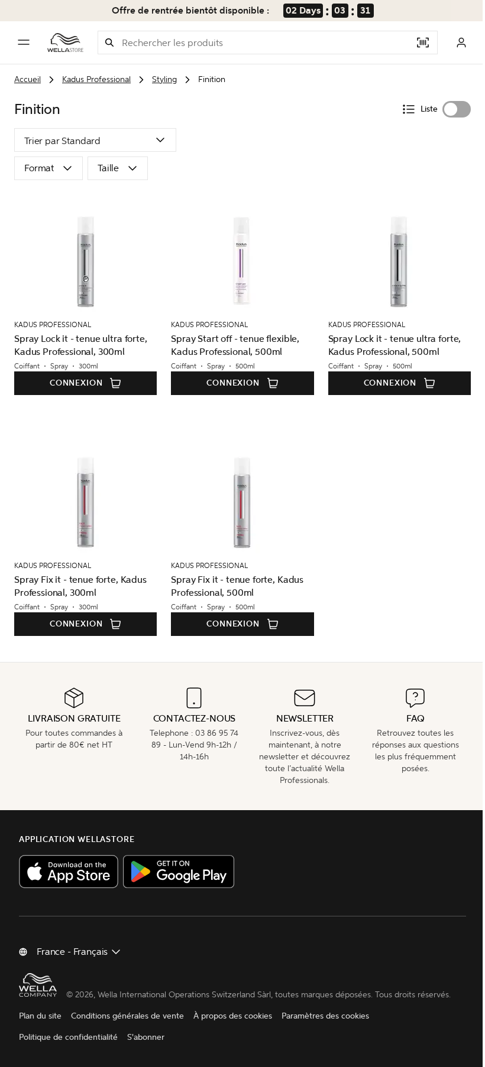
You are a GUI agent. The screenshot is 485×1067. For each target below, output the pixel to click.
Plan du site (40, 1028)
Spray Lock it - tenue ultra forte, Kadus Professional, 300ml (80, 345)
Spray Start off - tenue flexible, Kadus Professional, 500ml (232, 345)
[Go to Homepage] (65, 42)
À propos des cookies (232, 1028)
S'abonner (145, 1049)
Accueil (27, 79)
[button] (109, 42)
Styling (164, 79)
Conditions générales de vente (127, 1028)
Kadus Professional (96, 79)
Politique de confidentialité (68, 1049)
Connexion (74, 383)
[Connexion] (452, 42)
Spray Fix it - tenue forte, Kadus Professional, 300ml (80, 586)
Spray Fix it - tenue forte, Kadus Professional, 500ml (234, 586)
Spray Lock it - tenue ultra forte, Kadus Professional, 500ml (388, 345)
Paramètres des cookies (325, 1028)
